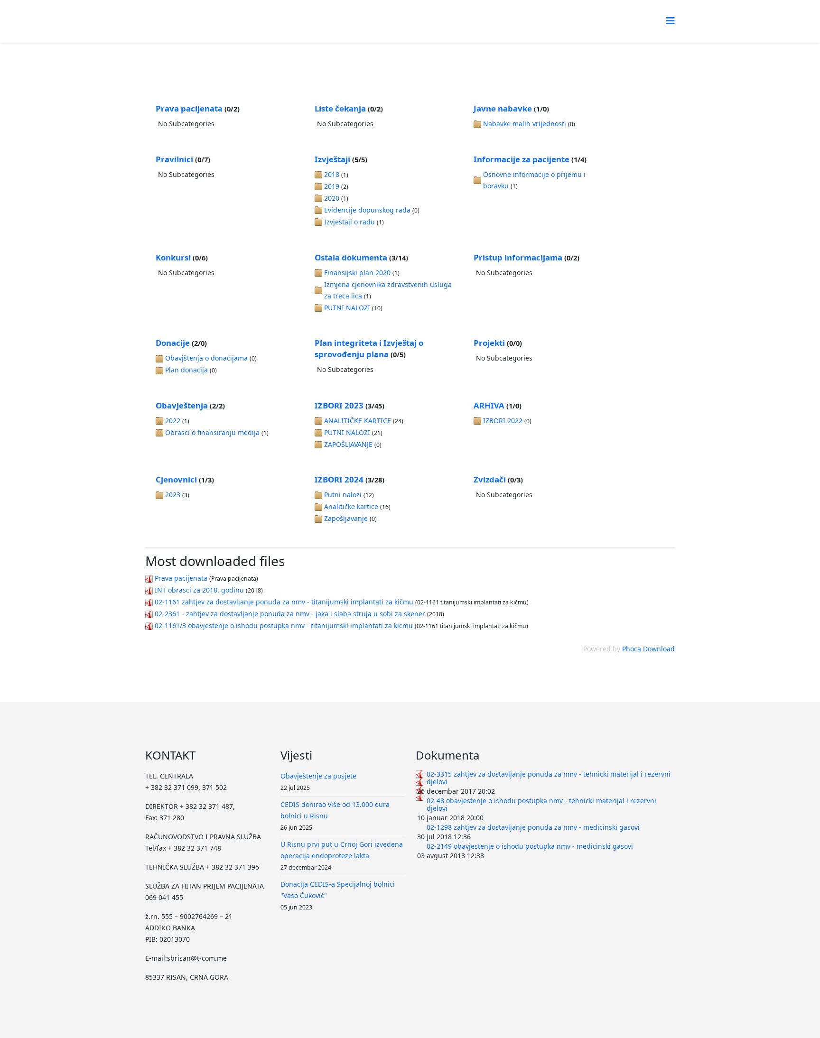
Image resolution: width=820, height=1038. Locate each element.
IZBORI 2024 (339, 479)
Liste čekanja (340, 108)
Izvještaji (332, 159)
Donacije (173, 342)
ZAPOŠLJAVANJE (348, 444)
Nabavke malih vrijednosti (524, 123)
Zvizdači (490, 479)
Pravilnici (174, 159)
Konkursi (173, 257)
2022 (172, 420)
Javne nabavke (503, 108)
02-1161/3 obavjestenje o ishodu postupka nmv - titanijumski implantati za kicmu (284, 625)
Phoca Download (648, 648)
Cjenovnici (176, 479)
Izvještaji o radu (349, 221)
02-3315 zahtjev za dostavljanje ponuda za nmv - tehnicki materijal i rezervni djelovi (549, 777)
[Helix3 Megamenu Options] (670, 20)
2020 (331, 198)
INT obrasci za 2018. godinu (199, 589)
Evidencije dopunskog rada (367, 209)
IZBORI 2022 (502, 420)
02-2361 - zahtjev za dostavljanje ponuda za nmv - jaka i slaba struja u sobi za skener (290, 613)
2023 (172, 494)
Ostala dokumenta (351, 257)
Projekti (489, 342)
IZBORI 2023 (339, 405)
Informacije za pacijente (521, 159)
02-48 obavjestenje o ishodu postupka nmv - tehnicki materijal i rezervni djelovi (541, 804)
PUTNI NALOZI (347, 307)
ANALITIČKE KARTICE (357, 420)
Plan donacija (186, 369)
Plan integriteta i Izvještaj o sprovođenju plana (369, 348)
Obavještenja (182, 405)
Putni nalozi (343, 494)
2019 (331, 186)
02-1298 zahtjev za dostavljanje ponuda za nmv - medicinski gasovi (533, 827)
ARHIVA (489, 405)
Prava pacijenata (189, 108)
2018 (331, 174)
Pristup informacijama (518, 257)
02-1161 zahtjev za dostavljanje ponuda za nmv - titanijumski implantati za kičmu (284, 601)
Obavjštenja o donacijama (206, 357)
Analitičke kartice (351, 506)
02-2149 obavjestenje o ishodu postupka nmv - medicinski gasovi (530, 846)
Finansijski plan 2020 (357, 272)
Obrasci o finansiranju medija (212, 432)
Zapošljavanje (346, 518)
